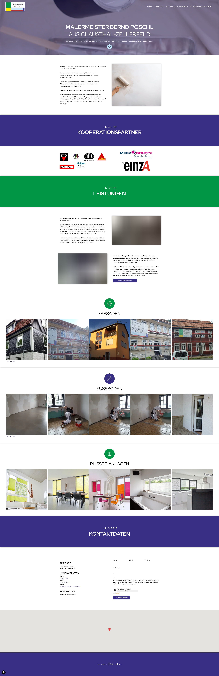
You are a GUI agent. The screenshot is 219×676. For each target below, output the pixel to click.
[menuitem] (149, 6)
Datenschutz (115, 664)
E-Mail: (131, 560)
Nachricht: (116, 568)
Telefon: (147, 560)
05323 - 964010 (65, 578)
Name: (115, 560)
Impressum (103, 664)
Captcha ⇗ (116, 593)
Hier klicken (127, 591)
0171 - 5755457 (64, 582)
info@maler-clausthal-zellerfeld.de (70, 586)
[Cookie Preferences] (4, 672)
